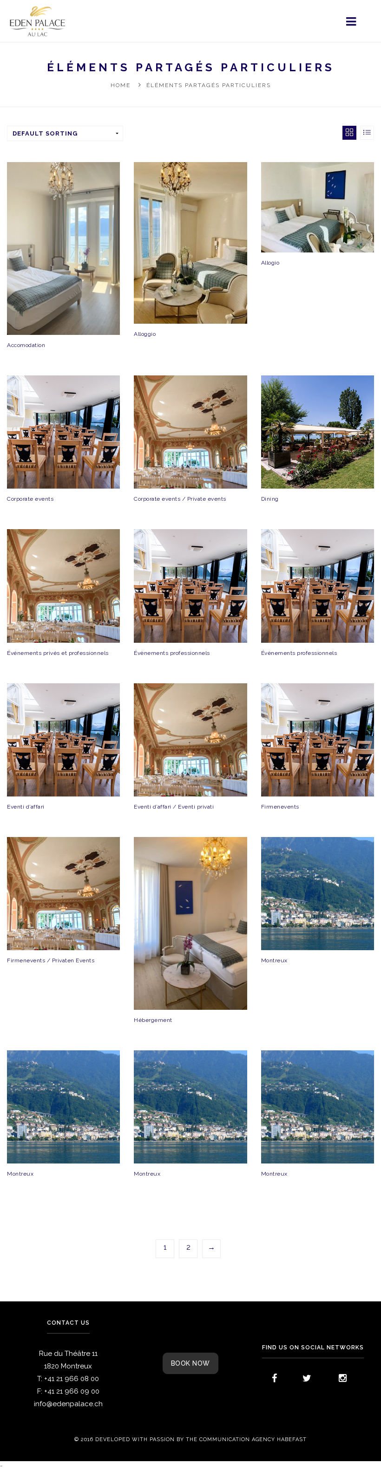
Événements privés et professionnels (58, 653)
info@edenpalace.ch (68, 1404)
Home (121, 85)
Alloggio (145, 334)
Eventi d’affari (26, 806)
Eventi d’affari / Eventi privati (174, 806)
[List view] (367, 133)
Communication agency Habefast (253, 1440)
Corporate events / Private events (180, 499)
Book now (190, 1363)
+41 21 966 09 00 (71, 1391)
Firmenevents (280, 806)
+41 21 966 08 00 (71, 1379)
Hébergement (153, 1020)
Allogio (270, 262)
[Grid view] (349, 133)
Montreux (274, 960)
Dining (270, 499)
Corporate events (30, 499)
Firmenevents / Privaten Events (50, 960)
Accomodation (26, 345)
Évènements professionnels (172, 653)
